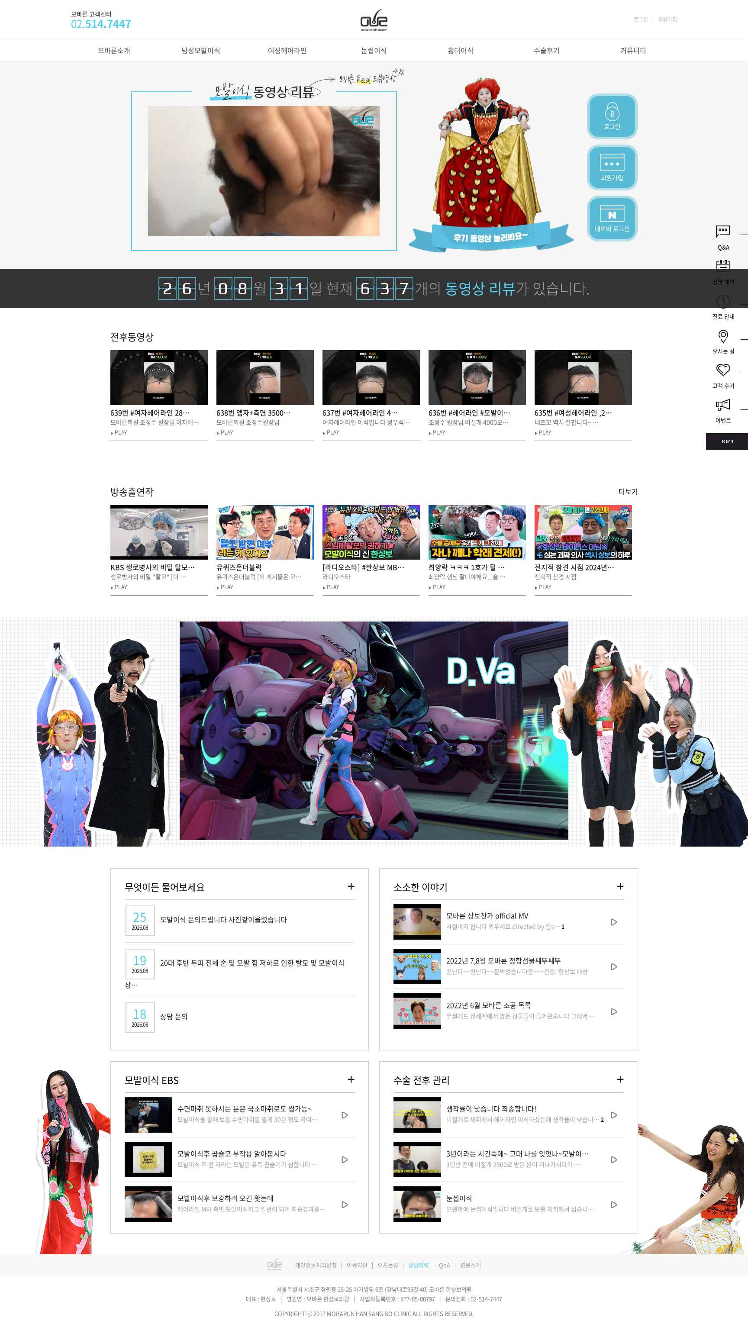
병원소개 (470, 1265)
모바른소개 (114, 50)
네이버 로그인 (612, 228)
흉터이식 (461, 50)
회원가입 (667, 19)
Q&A (723, 247)
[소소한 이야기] (620, 885)
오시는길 (387, 1265)
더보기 (628, 491)
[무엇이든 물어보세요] (351, 885)
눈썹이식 (374, 50)
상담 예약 (724, 281)
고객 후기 (724, 385)
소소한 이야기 (420, 886)
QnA (444, 1265)
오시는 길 (724, 351)
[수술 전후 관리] (620, 1078)
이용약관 (357, 1265)
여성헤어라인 (287, 50)
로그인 (641, 19)
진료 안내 (724, 316)
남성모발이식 (200, 50)
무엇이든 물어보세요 (165, 886)
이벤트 (723, 420)
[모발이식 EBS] (351, 1078)
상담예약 (418, 1265)
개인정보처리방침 (316, 1265)
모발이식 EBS (152, 1080)
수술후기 (547, 50)
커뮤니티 (633, 50)
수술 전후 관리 (421, 1080)
